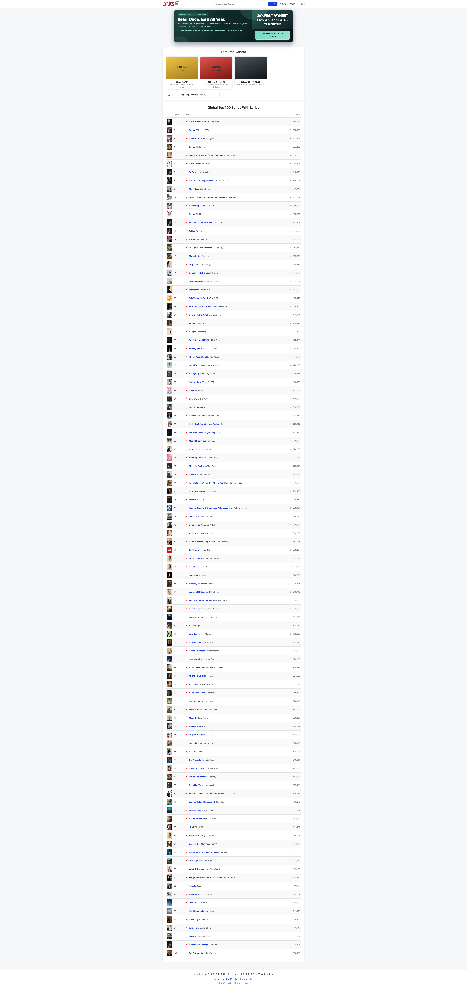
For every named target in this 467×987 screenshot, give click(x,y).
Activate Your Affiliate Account (273, 35)
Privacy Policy (246, 979)
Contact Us (219, 979)
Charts (293, 4)
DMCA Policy (232, 979)
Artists (283, 4)
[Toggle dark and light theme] (302, 3)
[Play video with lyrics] (186, 121)
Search (272, 4)
